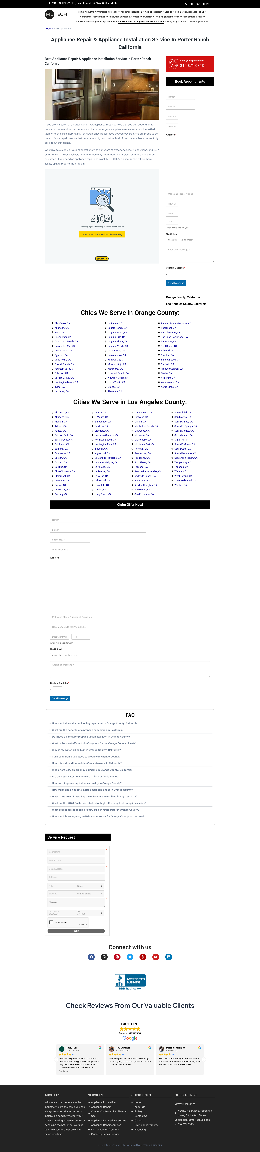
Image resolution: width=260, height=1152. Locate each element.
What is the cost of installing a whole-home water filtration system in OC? (95, 796)
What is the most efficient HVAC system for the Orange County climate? (94, 743)
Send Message (176, 283)
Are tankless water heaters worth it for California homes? (85, 776)
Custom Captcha (175, 268)
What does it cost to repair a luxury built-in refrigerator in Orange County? (95, 809)
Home (49, 28)
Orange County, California (183, 297)
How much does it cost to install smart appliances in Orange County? (92, 789)
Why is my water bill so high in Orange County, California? (86, 750)
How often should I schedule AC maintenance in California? (87, 763)
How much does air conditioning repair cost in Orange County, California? (95, 723)
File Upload (172, 234)
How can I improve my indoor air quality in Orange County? (87, 783)
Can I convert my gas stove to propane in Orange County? (86, 756)
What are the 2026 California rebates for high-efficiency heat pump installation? (99, 803)
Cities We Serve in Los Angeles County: (130, 402)
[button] (130, 723)
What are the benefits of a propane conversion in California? (87, 730)
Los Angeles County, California (186, 304)
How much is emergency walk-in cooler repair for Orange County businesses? (98, 816)
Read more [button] (64, 1071)
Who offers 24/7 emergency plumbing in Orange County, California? (92, 769)
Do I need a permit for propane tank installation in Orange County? (91, 736)
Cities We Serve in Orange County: (130, 313)
